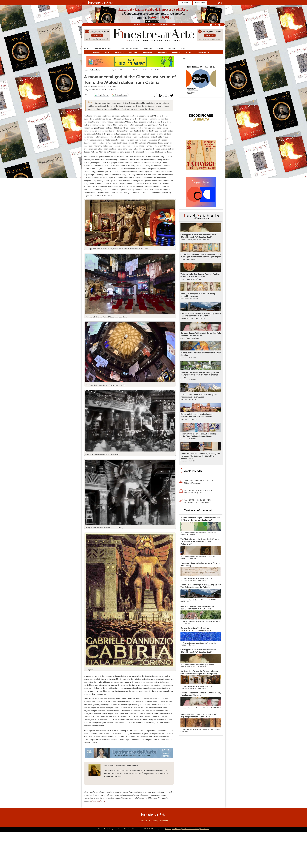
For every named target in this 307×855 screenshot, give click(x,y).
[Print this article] (160, 95)
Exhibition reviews (128, 49)
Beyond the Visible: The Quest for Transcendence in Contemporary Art (195, 629)
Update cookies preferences (190, 829)
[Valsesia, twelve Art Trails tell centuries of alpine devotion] (200, 346)
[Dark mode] (171, 96)
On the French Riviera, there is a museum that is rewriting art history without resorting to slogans (200, 255)
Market (188, 52)
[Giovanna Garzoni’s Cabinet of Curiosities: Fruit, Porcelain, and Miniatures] (200, 326)
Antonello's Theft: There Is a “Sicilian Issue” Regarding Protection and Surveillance (198, 715)
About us (137, 25)
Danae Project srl (170, 829)
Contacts (163, 25)
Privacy (178, 829)
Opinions (147, 49)
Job (183, 49)
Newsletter (150, 25)
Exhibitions (119, 52)
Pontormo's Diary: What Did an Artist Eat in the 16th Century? (200, 564)
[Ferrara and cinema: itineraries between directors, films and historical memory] (200, 408)
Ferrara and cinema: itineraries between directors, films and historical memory (196, 415)
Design (171, 49)
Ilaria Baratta (91, 86)
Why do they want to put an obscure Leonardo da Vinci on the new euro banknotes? (200, 518)
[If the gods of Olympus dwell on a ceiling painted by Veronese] (200, 287)
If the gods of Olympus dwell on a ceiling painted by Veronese (197, 295)
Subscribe (200, 2)
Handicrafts (162, 52)
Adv (173, 25)
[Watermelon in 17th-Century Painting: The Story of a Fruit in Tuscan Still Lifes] (200, 267)
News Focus (147, 52)
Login (185, 2)
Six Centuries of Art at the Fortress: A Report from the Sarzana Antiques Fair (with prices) (199, 672)
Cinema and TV (203, 52)
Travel (160, 49)
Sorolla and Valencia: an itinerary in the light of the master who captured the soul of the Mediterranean (200, 456)
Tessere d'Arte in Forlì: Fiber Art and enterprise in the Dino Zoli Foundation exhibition (199, 435)
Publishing (176, 52)
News (87, 49)
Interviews (133, 52)
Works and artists (104, 49)
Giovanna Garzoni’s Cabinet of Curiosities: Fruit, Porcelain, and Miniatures (200, 334)
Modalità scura (204, 829)
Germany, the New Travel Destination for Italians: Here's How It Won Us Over (197, 607)
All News (96, 52)
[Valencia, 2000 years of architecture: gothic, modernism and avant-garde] (200, 388)
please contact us (98, 800)
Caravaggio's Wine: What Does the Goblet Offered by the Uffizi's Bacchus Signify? (198, 235)
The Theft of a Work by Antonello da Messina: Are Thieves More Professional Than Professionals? (200, 541)
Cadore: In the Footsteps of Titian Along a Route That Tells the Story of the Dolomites (200, 314)
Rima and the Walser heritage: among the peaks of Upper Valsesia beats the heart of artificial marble (200, 374)
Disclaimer (112, 89)
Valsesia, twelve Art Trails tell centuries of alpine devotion (200, 354)
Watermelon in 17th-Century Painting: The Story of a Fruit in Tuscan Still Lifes (200, 275)
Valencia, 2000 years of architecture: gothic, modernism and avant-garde (199, 395)
